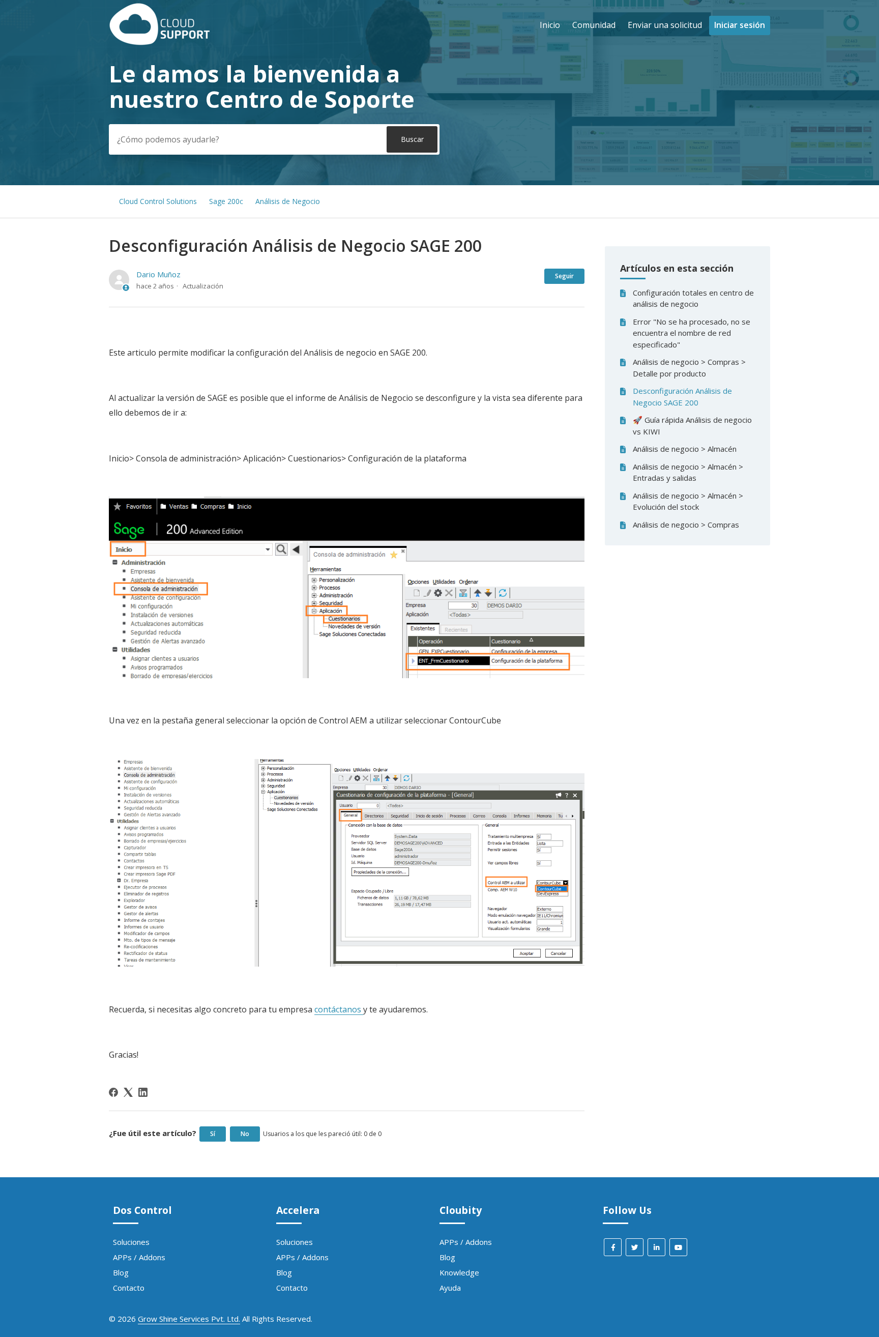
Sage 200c (226, 201)
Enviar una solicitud (665, 25)
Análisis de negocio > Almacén (685, 449)
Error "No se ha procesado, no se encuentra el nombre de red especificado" (691, 333)
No (245, 1133)
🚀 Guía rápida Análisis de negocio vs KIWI (692, 426)
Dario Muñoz (158, 274)
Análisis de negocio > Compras (686, 524)
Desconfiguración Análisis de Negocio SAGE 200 (682, 397)
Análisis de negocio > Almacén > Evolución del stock (688, 501)
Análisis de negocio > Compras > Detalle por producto (689, 368)
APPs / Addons (139, 1257)
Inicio (550, 25)
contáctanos (338, 1009)
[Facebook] (113, 1092)
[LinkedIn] (143, 1092)
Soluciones (131, 1242)
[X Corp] (128, 1092)
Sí (212, 1133)
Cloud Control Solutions (158, 201)
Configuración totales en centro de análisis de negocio (693, 298)
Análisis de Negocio (287, 201)
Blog (121, 1272)
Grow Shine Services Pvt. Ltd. (189, 1319)
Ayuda (450, 1288)
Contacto (128, 1288)
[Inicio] (160, 42)
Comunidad (594, 25)
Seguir (564, 276)
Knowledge (459, 1272)
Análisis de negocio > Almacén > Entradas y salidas (688, 472)
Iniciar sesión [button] (739, 25)
